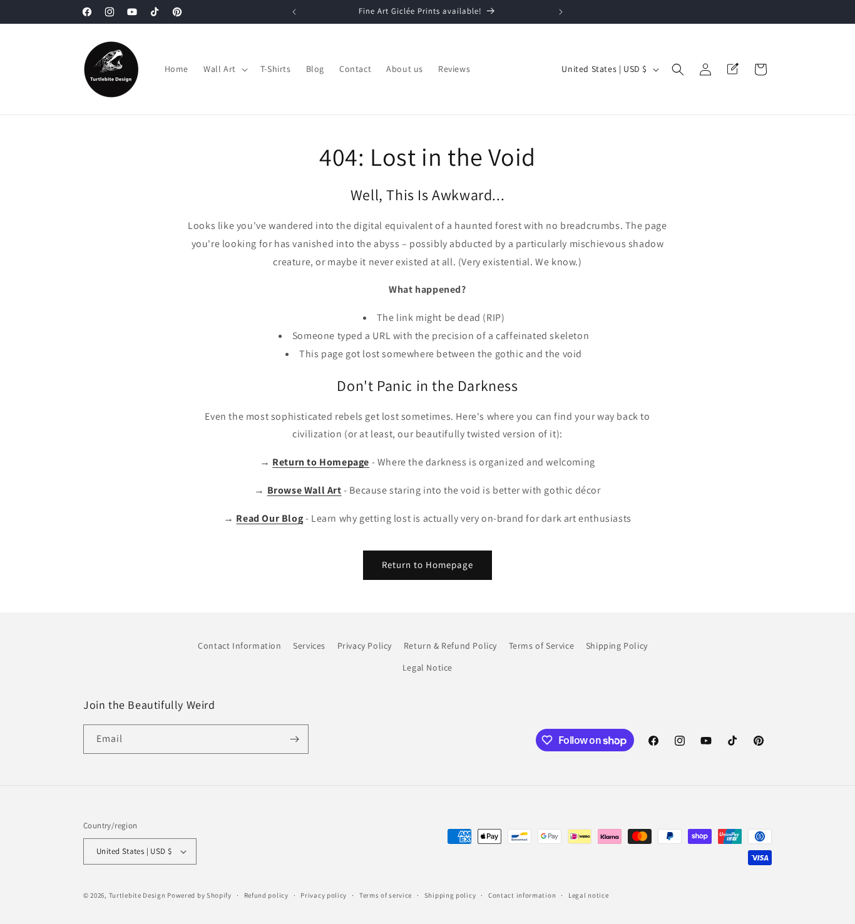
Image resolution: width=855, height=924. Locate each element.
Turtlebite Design (137, 895)
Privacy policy (323, 895)
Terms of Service (542, 645)
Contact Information (239, 645)
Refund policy (266, 895)
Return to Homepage (427, 565)
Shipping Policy (617, 645)
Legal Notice (427, 667)
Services (309, 645)
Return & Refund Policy (450, 645)
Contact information (522, 895)
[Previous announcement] (294, 12)
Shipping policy (450, 895)
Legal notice (588, 895)
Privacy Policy (364, 645)
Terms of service (385, 895)
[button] (224, 69)
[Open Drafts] (733, 69)
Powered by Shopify (199, 895)
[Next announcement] (561, 12)
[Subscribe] (294, 739)
